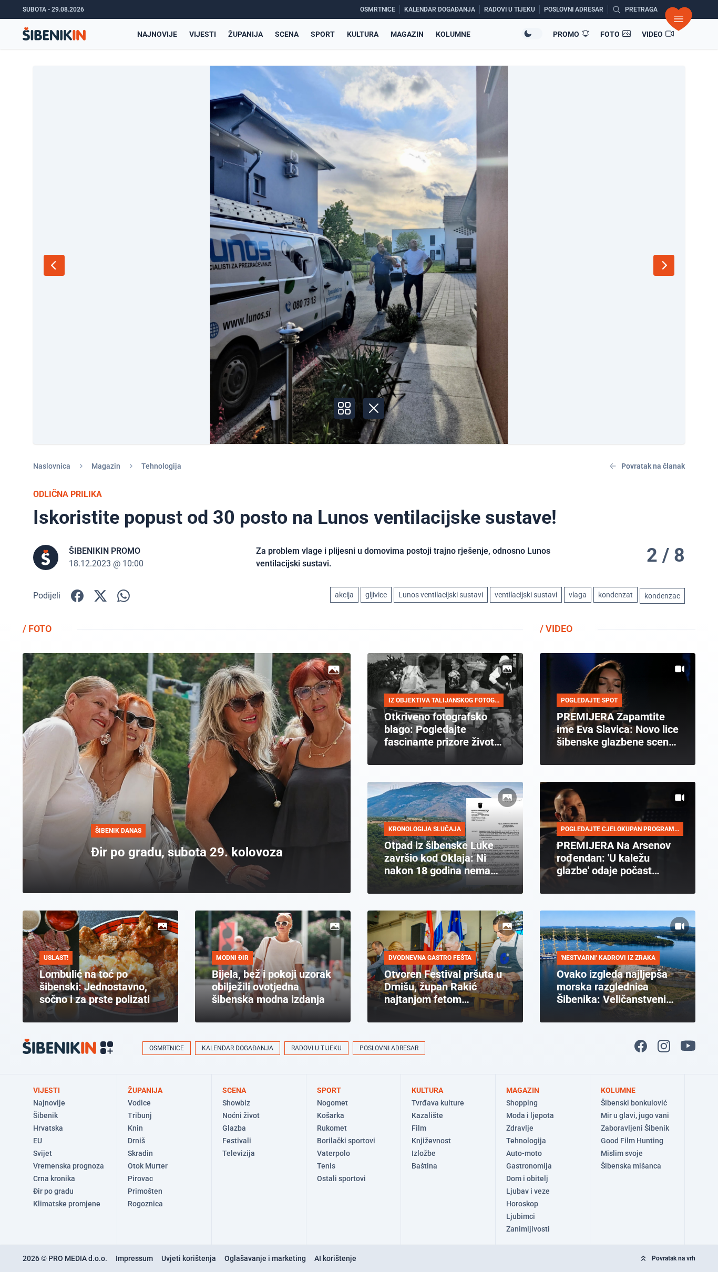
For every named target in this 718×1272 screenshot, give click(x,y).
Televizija (238, 1153)
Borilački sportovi (346, 1140)
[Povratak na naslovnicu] (54, 33)
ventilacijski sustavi (526, 595)
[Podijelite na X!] (100, 596)
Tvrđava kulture (438, 1103)
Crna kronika (54, 1178)
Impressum (134, 1258)
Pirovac (140, 1178)
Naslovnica (51, 466)
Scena (287, 34)
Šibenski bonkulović (634, 1103)
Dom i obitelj (527, 1178)
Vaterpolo (333, 1153)
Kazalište (427, 1115)
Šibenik (45, 1115)
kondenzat (615, 595)
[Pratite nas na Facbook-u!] (640, 1046)
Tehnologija (161, 466)
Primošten (145, 1191)
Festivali (236, 1140)
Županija (245, 34)
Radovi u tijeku (316, 1048)
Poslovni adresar (389, 1048)
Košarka (330, 1115)
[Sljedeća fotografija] (663, 265)
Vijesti (202, 34)
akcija (344, 595)
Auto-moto (524, 1153)
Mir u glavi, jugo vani (635, 1115)
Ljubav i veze (528, 1191)
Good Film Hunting (632, 1140)
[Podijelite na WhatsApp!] (123, 596)
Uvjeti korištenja (188, 1258)
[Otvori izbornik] (678, 19)
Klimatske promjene (66, 1203)
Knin (135, 1128)
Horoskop (522, 1203)
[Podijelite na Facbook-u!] (77, 596)
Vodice (139, 1103)
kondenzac (662, 596)
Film (419, 1128)
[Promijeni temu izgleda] (531, 33)
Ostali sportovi (341, 1178)
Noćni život (241, 1115)
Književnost (431, 1140)
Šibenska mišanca (631, 1166)
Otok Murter (148, 1166)
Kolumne (453, 34)
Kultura (362, 34)
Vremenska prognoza (68, 1166)
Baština (424, 1166)
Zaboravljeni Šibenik (635, 1128)
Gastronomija (529, 1166)
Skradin (140, 1153)
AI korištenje (335, 1258)
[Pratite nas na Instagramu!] (664, 1046)
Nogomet (332, 1103)
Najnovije (157, 34)
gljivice (376, 595)
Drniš (136, 1140)
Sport (323, 34)
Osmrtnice (166, 1048)
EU (37, 1140)
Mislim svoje (622, 1153)
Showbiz (236, 1103)
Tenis (326, 1166)
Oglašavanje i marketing (265, 1258)
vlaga (578, 595)
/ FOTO (37, 628)
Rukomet (332, 1128)
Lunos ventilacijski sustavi (440, 595)
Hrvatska (48, 1128)
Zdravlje (520, 1128)
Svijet (42, 1153)
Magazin (407, 34)
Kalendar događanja (237, 1048)
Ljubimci (520, 1216)
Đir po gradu (53, 1191)
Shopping (522, 1103)
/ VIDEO (556, 628)
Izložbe (424, 1153)
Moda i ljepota (530, 1115)
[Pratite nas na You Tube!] (688, 1046)
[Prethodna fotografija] (54, 265)
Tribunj (140, 1115)
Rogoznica (145, 1203)
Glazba (234, 1128)
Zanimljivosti (528, 1229)
